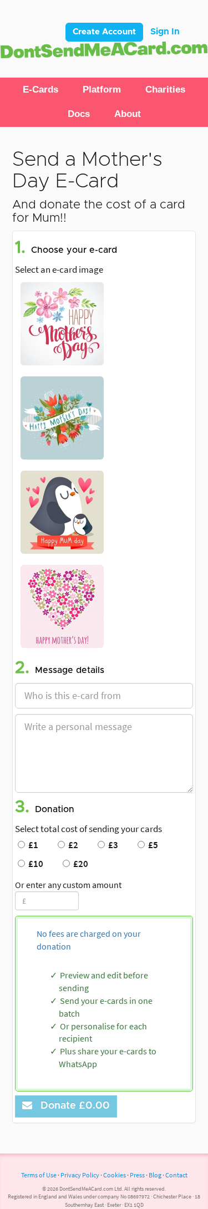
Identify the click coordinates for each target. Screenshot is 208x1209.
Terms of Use (39, 1175)
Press (137, 1175)
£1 (31, 845)
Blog (155, 1175)
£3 (111, 845)
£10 (34, 864)
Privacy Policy (79, 1175)
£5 (151, 845)
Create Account (104, 32)
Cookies (114, 1175)
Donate (72, 1106)
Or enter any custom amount (68, 884)
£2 (71, 845)
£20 (79, 864)
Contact (176, 1175)
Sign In (165, 31)
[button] (40, 90)
